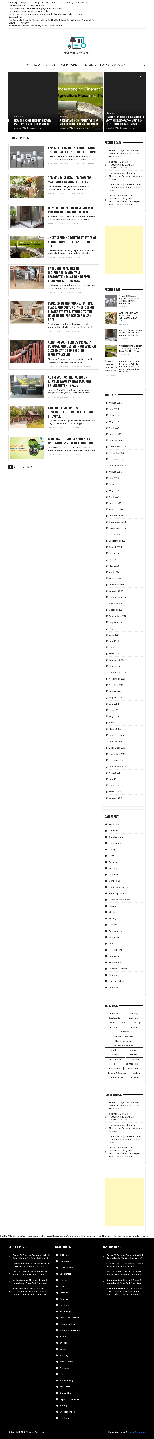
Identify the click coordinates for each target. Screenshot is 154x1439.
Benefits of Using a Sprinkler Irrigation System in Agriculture (71, 440)
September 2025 (118, 465)
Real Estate (57, 2)
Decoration (115, 843)
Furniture (50, 64)
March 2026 (115, 434)
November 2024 (117, 528)
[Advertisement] (124, 250)
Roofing (69, 2)
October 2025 (116, 459)
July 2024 (114, 553)
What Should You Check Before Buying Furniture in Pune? (35, 8)
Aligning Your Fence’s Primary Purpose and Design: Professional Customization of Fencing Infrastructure (72, 348)
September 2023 (118, 616)
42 (27, 467)
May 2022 (114, 716)
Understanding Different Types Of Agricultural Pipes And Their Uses (76, 122)
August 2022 (115, 697)
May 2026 (114, 421)
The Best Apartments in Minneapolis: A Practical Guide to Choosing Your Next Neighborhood (45, 15)
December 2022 (117, 672)
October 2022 (116, 685)
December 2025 (117, 446)
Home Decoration (137, 1432)
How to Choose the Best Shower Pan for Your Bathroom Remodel (29, 122)
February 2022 (116, 735)
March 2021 (115, 791)
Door (111, 855)
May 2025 (114, 490)
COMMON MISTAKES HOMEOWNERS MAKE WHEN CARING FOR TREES (69, 179)
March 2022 (115, 729)
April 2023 (114, 647)
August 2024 (115, 547)
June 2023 (114, 635)
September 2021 (117, 766)
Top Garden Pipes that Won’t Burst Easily (28, 11)
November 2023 (117, 603)
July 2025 (114, 478)
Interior (45, 2)
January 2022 (116, 741)
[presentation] (135, 76)
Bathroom (16, 116)
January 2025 (116, 515)
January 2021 (116, 798)
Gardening (34, 2)
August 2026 (115, 402)
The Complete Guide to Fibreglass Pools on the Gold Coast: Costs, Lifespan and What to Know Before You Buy (51, 21)
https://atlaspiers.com (54, 1236)
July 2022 (114, 704)
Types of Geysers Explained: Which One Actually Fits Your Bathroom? (72, 149)
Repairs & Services (119, 968)
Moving (112, 918)
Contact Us (81, 2)
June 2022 (114, 710)
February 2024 (116, 584)
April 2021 (114, 785)
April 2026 (114, 428)
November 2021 (117, 754)
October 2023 (116, 609)
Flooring (113, 868)
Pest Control (115, 931)
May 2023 (114, 641)
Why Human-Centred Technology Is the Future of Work (35, 25)
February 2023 (116, 660)
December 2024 (117, 522)
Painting (113, 924)
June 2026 (114, 415)
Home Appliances (118, 893)
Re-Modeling (115, 950)
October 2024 (116, 534)
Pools (112, 943)
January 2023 (116, 666)
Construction (116, 837)
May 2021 (113, 779)
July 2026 (114, 409)
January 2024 (116, 591)
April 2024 (114, 572)
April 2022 (114, 722)
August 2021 (115, 773)
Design (23, 2)
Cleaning (12, 2)
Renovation (115, 962)
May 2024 (114, 566)
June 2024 (114, 559)
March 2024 (115, 578)
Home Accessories (118, 887)
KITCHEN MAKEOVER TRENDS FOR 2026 (26, 5)
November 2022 (117, 678)
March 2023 (115, 653)
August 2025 (115, 471)
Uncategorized (117, 981)
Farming (61, 116)
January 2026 (116, 440)
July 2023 (114, 628)
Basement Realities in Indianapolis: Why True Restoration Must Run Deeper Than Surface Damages (122, 120)
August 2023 (115, 622)
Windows (113, 987)
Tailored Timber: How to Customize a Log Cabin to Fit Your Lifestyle (71, 412)
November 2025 (117, 453)
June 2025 (114, 484)
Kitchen (51, 397)
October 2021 (116, 760)
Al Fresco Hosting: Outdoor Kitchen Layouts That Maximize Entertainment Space (70, 381)
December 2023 (117, 597)
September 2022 (118, 691)
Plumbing (107, 113)
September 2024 (118, 540)
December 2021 (117, 747)
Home (28, 64)
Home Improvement (69, 64)
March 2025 (115, 503)
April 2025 (114, 497)
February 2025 (116, 509)
